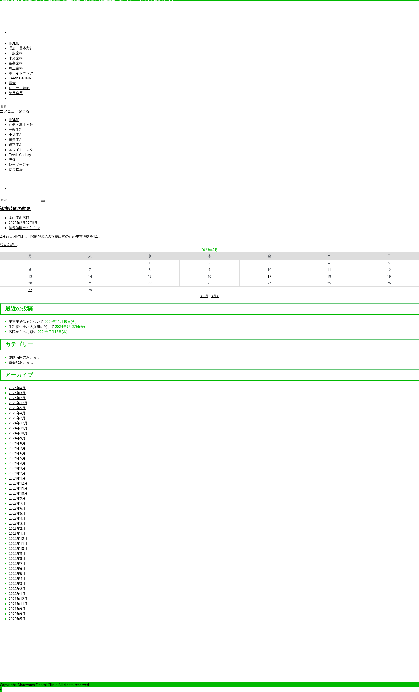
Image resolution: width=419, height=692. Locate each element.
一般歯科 (16, 129)
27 (30, 290)
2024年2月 (17, 473)
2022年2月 (17, 588)
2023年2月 (17, 528)
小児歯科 (16, 134)
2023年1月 (17, 533)
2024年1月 (17, 478)
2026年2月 (17, 398)
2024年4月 (17, 463)
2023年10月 (18, 493)
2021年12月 (18, 598)
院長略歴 (16, 169)
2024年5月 (17, 458)
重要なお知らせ (21, 362)
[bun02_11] (378, 666)
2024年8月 (17, 443)
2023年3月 (17, 523)
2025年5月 (17, 408)
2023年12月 (18, 483)
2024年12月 (18, 423)
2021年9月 (17, 608)
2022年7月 (17, 563)
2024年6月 (17, 453)
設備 (12, 159)
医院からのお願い (23, 331)
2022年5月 (17, 573)
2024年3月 (17, 468)
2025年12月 (18, 403)
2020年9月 (17, 613)
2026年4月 (17, 387)
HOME (14, 119)
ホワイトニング (21, 149)
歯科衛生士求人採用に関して (31, 326)
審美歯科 (16, 139)
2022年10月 (18, 548)
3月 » (215, 295)
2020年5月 (17, 618)
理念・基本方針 (21, 124)
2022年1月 (17, 593)
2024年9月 (17, 438)
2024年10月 (18, 433)
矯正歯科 (16, 144)
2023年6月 (17, 508)
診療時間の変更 (15, 208)
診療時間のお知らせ (24, 227)
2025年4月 (17, 413)
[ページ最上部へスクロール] (1, 689)
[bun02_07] (40, 666)
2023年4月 (17, 518)
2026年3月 (17, 393)
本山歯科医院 (19, 217)
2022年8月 (17, 558)
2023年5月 (17, 513)
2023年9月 (17, 498)
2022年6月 (17, 568)
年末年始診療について (26, 321)
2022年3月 (17, 583)
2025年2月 (17, 418)
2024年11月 (18, 428)
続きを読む (9, 244)
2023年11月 (18, 488)
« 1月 (204, 295)
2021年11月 (18, 603)
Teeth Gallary (20, 154)
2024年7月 (17, 448)
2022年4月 (17, 578)
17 (269, 276)
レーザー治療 (19, 164)
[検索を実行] (43, 201)
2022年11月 (18, 543)
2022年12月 (18, 538)
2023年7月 (17, 503)
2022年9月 (17, 553)
